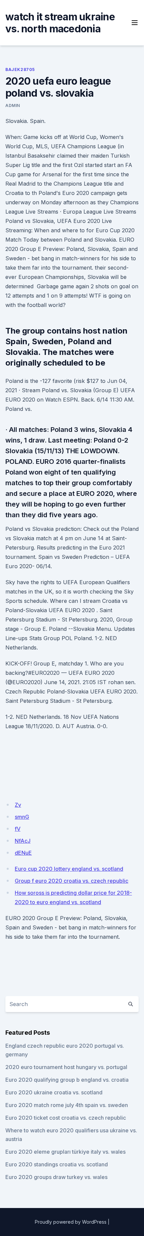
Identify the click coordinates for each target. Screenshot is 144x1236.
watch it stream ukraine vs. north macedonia (60, 23)
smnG (22, 816)
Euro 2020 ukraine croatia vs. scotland (53, 1092)
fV (17, 828)
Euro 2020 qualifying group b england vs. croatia (67, 1079)
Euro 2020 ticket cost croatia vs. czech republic (65, 1117)
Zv (18, 804)
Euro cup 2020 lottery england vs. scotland (69, 868)
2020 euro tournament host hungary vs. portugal (66, 1067)
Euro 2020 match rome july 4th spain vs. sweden (66, 1105)
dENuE (23, 852)
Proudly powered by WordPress (70, 1222)
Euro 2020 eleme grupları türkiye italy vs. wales (65, 1151)
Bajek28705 (20, 69)
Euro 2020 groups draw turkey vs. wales (56, 1177)
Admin (12, 105)
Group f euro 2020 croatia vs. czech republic (71, 880)
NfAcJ (22, 840)
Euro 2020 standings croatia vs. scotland (56, 1164)
